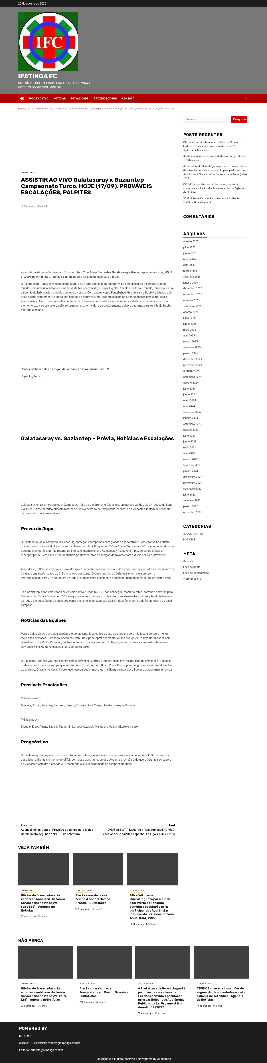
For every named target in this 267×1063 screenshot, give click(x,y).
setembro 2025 (192, 306)
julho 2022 (189, 494)
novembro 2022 (192, 482)
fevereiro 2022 (192, 500)
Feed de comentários (196, 572)
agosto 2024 (190, 382)
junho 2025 (189, 323)
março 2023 (190, 459)
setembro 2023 (192, 423)
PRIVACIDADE (79, 98)
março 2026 (190, 270)
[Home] (22, 98)
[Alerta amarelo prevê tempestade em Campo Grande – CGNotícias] (98, 869)
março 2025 (190, 341)
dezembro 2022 (192, 477)
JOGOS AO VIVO (38, 98)
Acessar (188, 561)
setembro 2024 (192, 376)
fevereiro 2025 (192, 347)
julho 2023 (189, 435)
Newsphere (145, 1059)
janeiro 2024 (190, 418)
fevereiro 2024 (192, 412)
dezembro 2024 (192, 359)
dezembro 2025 (192, 288)
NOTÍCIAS (59, 98)
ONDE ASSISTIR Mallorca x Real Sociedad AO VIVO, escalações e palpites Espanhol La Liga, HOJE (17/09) (139, 830)
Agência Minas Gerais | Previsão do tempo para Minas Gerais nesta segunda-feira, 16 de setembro (57, 830)
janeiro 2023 (190, 471)
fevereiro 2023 (192, 465)
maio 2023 (189, 447)
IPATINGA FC (37, 76)
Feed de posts (191, 567)
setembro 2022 (192, 488)
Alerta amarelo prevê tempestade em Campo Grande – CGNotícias (92, 899)
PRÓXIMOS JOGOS (105, 98)
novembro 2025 (192, 294)
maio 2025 (189, 329)
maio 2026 (189, 259)
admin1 (43, 206)
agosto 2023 (190, 429)
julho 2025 (189, 317)
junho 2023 (189, 441)
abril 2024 (189, 406)
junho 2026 (189, 253)
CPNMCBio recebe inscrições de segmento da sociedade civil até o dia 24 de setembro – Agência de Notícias (213, 188)
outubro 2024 (191, 371)
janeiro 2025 (190, 353)
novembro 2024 (192, 365)
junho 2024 (189, 394)
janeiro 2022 (190, 506)
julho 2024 (189, 388)
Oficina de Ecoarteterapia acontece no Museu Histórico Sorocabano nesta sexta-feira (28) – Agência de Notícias (43, 903)
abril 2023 (189, 453)
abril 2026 (189, 265)
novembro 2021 (192, 512)
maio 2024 (189, 400)
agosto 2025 (190, 312)
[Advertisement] (98, 140)
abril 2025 (189, 335)
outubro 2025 (191, 300)
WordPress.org (192, 578)
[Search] (246, 98)
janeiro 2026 (190, 282)
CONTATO (128, 98)
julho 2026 (189, 247)
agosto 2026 (190, 241)
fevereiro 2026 (192, 276)
